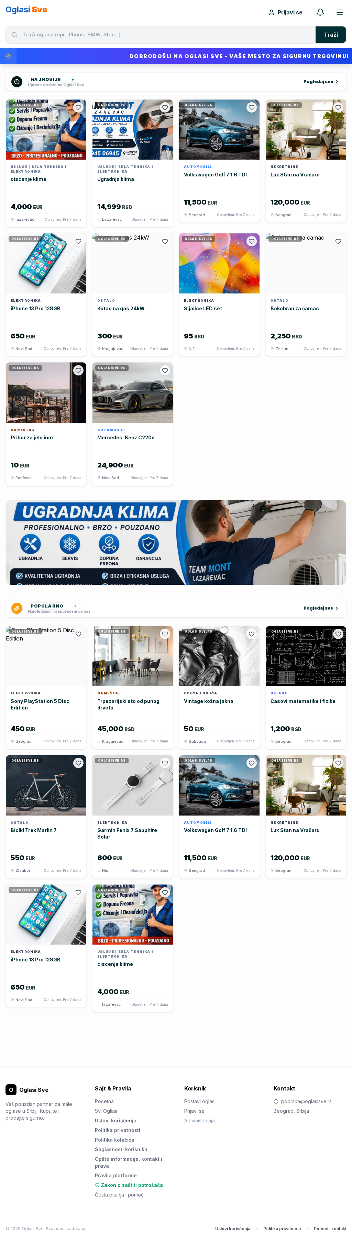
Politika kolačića (114, 1140)
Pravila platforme (116, 1175)
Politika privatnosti (117, 1130)
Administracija (199, 1120)
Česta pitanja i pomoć (119, 1195)
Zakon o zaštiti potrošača (132, 1185)
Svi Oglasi (106, 1111)
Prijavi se (290, 12)
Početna (104, 1101)
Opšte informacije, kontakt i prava (128, 1162)
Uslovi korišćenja (115, 1120)
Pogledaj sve (318, 81)
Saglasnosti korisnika (121, 1149)
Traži (331, 34)
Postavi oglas (199, 1101)
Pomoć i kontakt (330, 1228)
